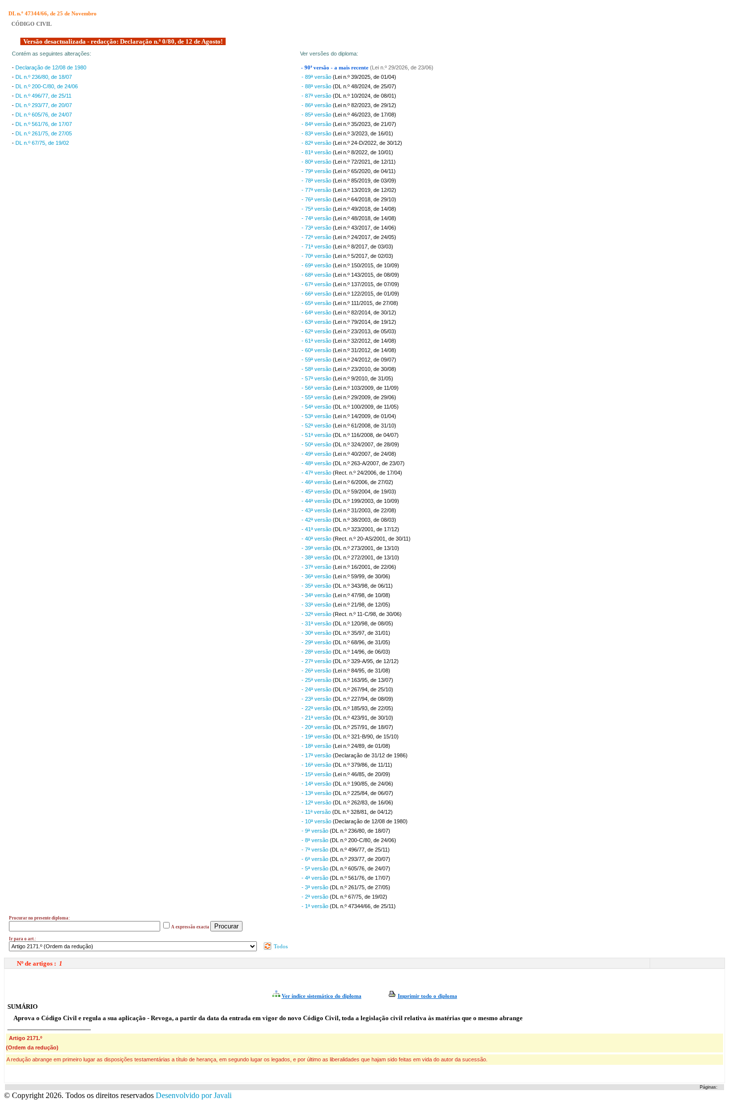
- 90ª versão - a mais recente (335, 67)
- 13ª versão (317, 793)
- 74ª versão (317, 218)
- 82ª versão (317, 143)
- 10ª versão (317, 821)
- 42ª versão (317, 520)
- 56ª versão (317, 388)
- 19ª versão (317, 736)
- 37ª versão (317, 567)
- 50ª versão (317, 444)
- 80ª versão (317, 162)
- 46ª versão (317, 482)
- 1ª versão (316, 906)
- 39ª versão (317, 548)
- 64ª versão (317, 312)
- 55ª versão (317, 397)
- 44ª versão (317, 501)
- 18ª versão (317, 746)
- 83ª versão (317, 133)
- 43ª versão (317, 510)
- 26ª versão (317, 671)
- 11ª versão (317, 812)
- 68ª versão (317, 275)
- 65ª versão (317, 303)
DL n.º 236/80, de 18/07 (43, 77)
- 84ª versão (317, 124)
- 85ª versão (317, 115)
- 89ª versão (317, 77)
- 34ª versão (317, 595)
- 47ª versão (317, 473)
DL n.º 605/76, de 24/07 (43, 115)
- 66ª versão (317, 294)
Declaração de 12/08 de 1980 (50, 67)
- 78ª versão (317, 181)
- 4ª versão (316, 878)
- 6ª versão (316, 859)
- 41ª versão (317, 529)
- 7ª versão (316, 850)
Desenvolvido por (194, 1095)
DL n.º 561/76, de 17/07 (43, 124)
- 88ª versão (317, 86)
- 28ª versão (317, 652)
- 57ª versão (317, 378)
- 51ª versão (317, 435)
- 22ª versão (317, 708)
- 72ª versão (317, 237)
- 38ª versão (317, 557)
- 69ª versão (317, 265)
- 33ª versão (317, 605)
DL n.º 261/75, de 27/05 (43, 133)
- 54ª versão (317, 407)
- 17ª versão (317, 755)
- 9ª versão (316, 831)
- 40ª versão (317, 539)
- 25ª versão (317, 680)
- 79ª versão (317, 171)
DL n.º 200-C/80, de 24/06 (46, 86)
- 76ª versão (317, 199)
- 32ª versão (317, 614)
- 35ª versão (317, 586)
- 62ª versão (317, 331)
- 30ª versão (317, 633)
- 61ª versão (317, 341)
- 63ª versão (317, 322)
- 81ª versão (317, 152)
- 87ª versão (317, 96)
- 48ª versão (317, 463)
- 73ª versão (317, 228)
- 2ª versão (316, 897)
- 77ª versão (317, 190)
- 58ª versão (317, 369)
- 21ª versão (317, 718)
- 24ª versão (317, 689)
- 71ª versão (317, 246)
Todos (280, 946)
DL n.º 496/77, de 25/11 (43, 96)
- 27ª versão (317, 661)
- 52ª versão (317, 426)
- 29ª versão (317, 642)
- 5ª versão (316, 868)
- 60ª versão (317, 350)
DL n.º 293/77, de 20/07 (43, 105)
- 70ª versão (317, 256)
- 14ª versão (317, 784)
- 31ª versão (317, 623)
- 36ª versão (317, 576)
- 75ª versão (317, 209)
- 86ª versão (317, 105)
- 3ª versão (316, 887)
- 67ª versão (317, 284)
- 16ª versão (317, 765)
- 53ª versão (317, 416)
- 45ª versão (317, 491)
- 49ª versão (317, 454)
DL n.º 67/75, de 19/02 (42, 143)
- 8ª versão (316, 840)
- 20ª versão (317, 727)
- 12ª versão (317, 802)
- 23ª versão (317, 699)
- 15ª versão (317, 774)
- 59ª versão (317, 360)
